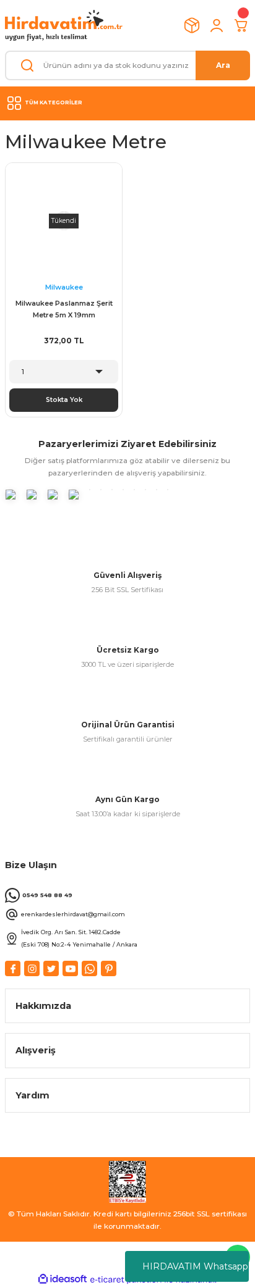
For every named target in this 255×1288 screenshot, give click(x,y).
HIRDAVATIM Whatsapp (195, 1266)
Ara (223, 65)
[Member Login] (216, 25)
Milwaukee (64, 287)
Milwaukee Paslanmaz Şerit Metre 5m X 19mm (64, 309)
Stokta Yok (64, 400)
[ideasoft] (62, 1279)
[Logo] (64, 25)
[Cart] (241, 25)
